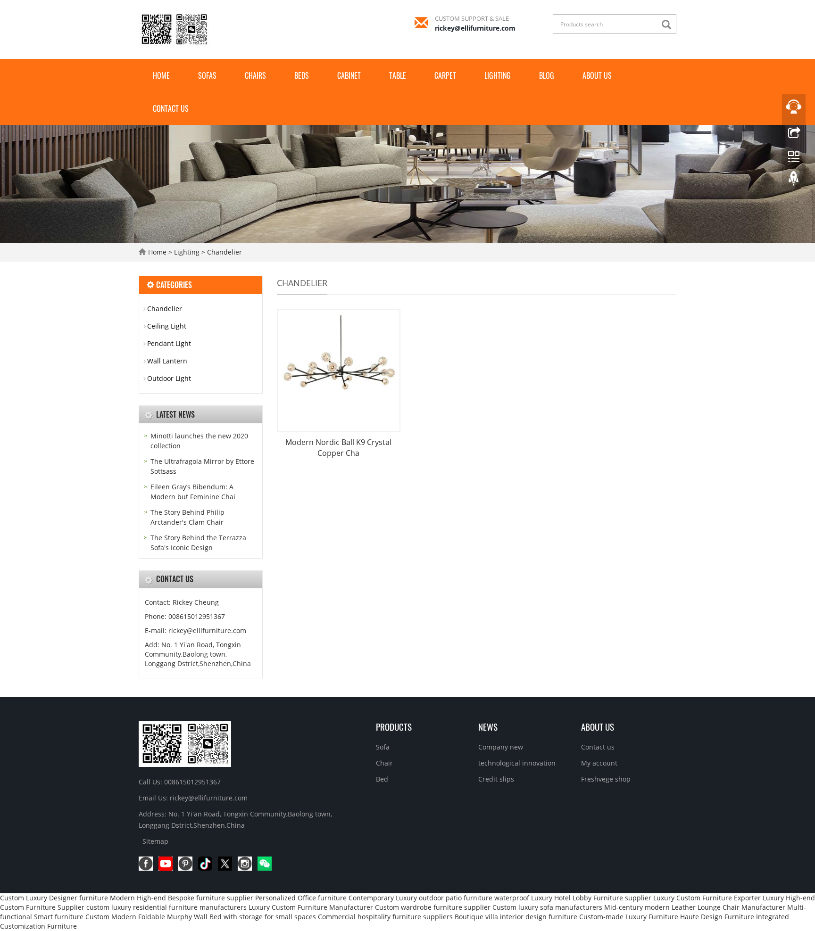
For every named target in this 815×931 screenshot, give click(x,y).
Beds (301, 75)
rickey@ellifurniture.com (475, 28)
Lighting (497, 75)
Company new (500, 746)
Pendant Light (169, 343)
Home (161, 75)
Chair (384, 762)
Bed (382, 778)
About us (597, 75)
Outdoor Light (169, 378)
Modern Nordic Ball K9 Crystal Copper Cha (338, 447)
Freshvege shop (606, 778)
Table (397, 75)
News (488, 726)
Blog (546, 75)
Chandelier (223, 251)
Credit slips (496, 778)
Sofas (207, 75)
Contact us (171, 108)
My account (599, 762)
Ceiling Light (166, 325)
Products (394, 726)
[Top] (794, 180)
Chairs (255, 75)
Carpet (445, 75)
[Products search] (669, 24)
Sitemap (155, 841)
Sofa (383, 746)
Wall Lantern (167, 360)
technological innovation (517, 762)
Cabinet (349, 75)
